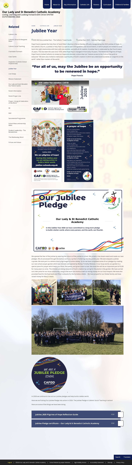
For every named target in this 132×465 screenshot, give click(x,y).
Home (33, 26)
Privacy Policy (120, 462)
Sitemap (110, 462)
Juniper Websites (65, 462)
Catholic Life (44, 26)
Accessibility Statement (97, 462)
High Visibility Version (80, 462)
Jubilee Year (58, 26)
